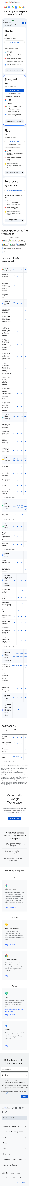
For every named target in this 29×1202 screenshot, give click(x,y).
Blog (5, 1108)
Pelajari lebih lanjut (10, 907)
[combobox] (14, 1075)
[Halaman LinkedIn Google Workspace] (20, 1108)
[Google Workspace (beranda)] (12, 2)
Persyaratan (23, 1178)
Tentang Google (15, 1173)
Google (5, 1173)
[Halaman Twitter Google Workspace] (13, 1108)
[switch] (24, 23)
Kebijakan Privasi (8, 1093)
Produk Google (6, 1178)
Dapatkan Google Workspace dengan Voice (14, 1010)
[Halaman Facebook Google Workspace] (3, 1112)
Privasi (15, 1178)
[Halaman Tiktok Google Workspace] (6, 1112)
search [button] (4, 1118)
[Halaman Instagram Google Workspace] (23, 1108)
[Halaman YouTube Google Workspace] (16, 1108)
